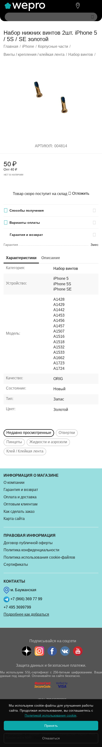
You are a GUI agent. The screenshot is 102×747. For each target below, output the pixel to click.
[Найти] (92, 17)
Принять (50, 726)
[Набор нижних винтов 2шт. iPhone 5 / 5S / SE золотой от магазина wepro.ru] (51, 100)
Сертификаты (16, 564)
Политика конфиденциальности (31, 550)
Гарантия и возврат (21, 490)
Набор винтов (65, 268)
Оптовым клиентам (20, 504)
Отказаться (51, 738)
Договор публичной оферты (28, 543)
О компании (14, 483)
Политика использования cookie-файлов (39, 557)
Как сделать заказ (19, 511)
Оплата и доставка (20, 497)
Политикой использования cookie (50, 715)
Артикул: (44, 146)
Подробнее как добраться (26, 614)
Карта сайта (14, 519)
